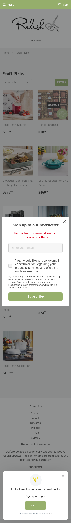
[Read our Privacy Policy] (60, 277)
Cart (65, 4)
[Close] (64, 221)
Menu (11, 4)
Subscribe (35, 296)
